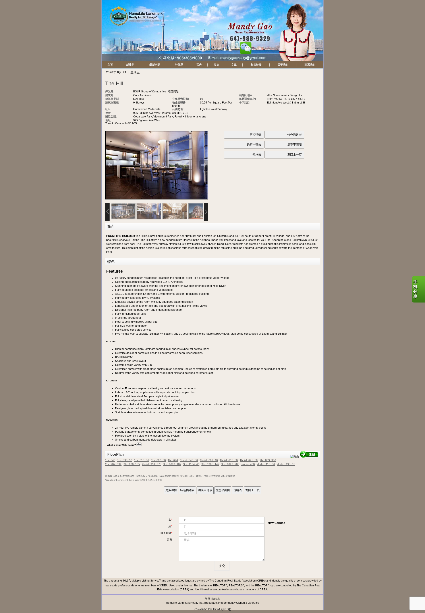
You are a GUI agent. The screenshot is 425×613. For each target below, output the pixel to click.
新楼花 (130, 64)
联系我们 (310, 64)
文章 (234, 64)
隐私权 (216, 598)
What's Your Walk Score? (122, 445)
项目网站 (173, 91)
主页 (110, 64)
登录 (207, 598)
